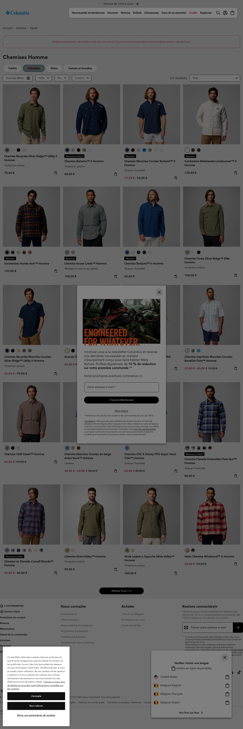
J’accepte (36, 696)
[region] (36, 686)
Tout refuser (36, 705)
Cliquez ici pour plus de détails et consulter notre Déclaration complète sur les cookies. (36, 685)
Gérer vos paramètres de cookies (36, 715)
